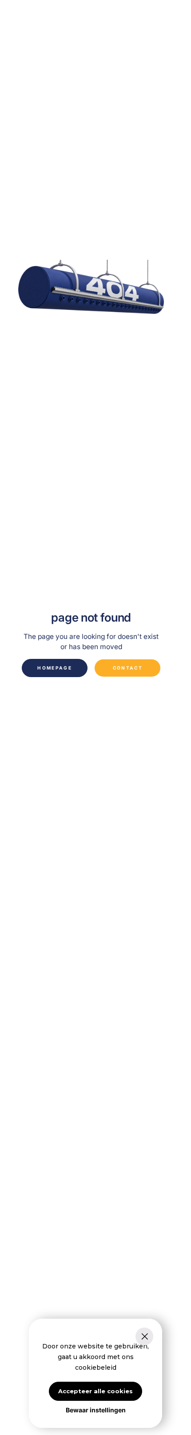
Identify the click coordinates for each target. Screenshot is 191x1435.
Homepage (54, 667)
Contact (128, 667)
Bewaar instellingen (96, 1410)
